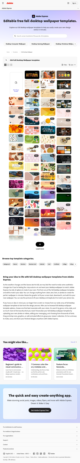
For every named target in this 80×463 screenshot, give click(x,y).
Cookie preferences (42, 457)
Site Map (5, 459)
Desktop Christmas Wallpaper (65, 44)
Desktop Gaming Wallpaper (41, 44)
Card (49, 264)
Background (7, 264)
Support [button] (5, 440)
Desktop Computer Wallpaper (16, 44)
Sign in (74, 3)
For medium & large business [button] (11, 431)
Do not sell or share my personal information (59, 457)
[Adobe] (10, 3)
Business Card (32, 264)
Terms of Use (34, 457)
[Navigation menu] (3, 3)
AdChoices (12, 459)
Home (8, 52)
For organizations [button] (8, 436)
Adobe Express (7, 8)
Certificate (56, 264)
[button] (68, 3)
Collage (65, 264)
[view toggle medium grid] (8, 65)
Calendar (42, 264)
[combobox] (40, 36)
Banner (15, 264)
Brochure (23, 264)
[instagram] (37, 454)
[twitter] (41, 454)
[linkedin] (44, 454)
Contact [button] (5, 444)
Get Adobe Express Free (40, 410)
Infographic (73, 264)
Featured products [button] (8, 449)
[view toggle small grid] (5, 65)
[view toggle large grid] (11, 65)
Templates (15, 52)
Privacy (27, 457)
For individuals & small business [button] (12, 427)
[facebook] (34, 454)
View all (73, 342)
